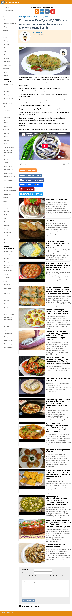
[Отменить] (23, 575)
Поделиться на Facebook (31, 180)
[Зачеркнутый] (35, 575)
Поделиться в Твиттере (31, 194)
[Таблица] (56, 575)
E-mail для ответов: (27, 572)
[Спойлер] (62, 575)
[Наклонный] (32, 575)
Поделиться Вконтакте (30, 175)
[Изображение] (50, 575)
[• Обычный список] (38, 575)
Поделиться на (31, 184)
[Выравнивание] (65, 575)
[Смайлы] (23, 578)
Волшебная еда (37, 32)
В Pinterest (29, 189)
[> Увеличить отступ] (47, 575)
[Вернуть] (26, 575)
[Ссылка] (59, 575)
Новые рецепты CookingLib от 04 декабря (33, 17)
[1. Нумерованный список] (41, 575)
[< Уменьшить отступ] (44, 575)
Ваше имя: (25, 569)
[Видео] (53, 575)
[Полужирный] (29, 575)
